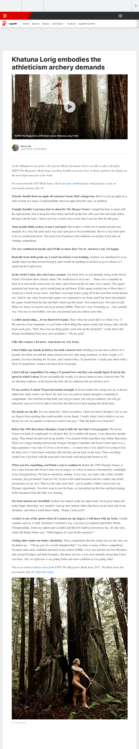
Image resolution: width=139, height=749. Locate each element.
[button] (127, 16)
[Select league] (11, 6)
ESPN (19, 16)
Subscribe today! (44, 572)
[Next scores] (135, 6)
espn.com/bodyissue (77, 183)
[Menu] (5, 16)
